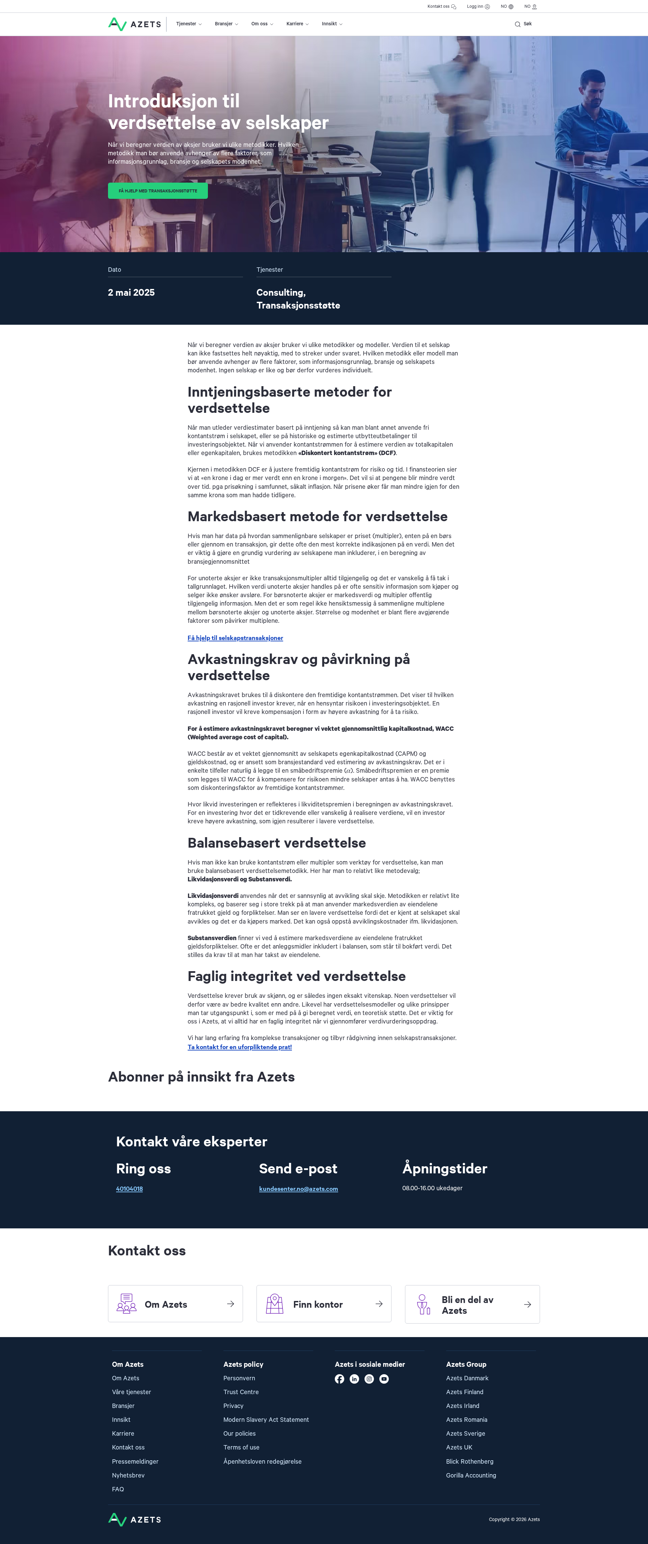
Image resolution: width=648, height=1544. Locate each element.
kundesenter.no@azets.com (298, 1188)
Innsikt (329, 24)
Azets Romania (466, 1419)
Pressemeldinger (135, 1461)
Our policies (239, 1433)
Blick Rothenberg (470, 1461)
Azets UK (459, 1447)
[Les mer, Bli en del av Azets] (527, 1304)
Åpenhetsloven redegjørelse (262, 1461)
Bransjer (224, 24)
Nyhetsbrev (128, 1475)
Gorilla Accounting (471, 1475)
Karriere (295, 24)
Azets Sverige (465, 1433)
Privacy (233, 1406)
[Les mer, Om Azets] (230, 1304)
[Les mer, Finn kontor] (379, 1304)
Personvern (239, 1378)
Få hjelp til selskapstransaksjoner (235, 637)
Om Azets (125, 1378)
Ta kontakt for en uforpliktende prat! (240, 1046)
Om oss (259, 24)
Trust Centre (241, 1392)
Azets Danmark (467, 1378)
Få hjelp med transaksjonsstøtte (158, 190)
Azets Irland (463, 1406)
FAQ (118, 1489)
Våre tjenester (131, 1392)
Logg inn (475, 6)
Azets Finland (465, 1392)
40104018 (129, 1188)
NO (504, 6)
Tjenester (186, 24)
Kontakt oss (439, 6)
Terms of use (241, 1447)
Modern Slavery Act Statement (266, 1419)
